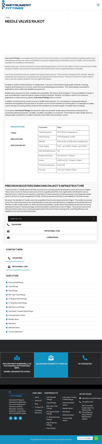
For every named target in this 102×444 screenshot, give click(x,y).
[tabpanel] (65, 151)
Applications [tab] (17, 139)
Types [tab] (13, 133)
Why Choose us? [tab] (18, 145)
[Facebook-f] (11, 418)
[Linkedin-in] (15, 418)
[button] (98, 5)
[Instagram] (20, 418)
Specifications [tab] (18, 127)
